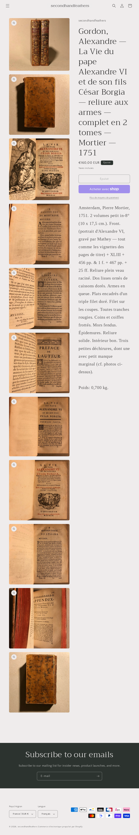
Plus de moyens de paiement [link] (104, 197)
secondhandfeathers (27, 827)
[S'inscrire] (98, 776)
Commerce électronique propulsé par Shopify (60, 827)
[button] (8, 6)
